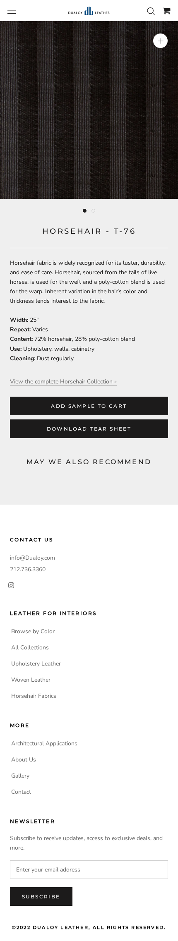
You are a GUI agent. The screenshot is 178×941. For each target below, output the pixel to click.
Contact (21, 792)
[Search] (151, 11)
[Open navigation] (11, 11)
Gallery (20, 776)
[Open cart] (167, 11)
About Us (23, 760)
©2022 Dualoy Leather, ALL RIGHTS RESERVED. (89, 927)
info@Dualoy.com (32, 558)
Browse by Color (33, 631)
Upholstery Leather (36, 664)
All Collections (30, 647)
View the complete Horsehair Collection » (63, 381)
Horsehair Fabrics (33, 696)
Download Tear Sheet (89, 429)
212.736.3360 (28, 569)
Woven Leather (31, 680)
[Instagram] (11, 584)
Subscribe (41, 896)
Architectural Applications (44, 743)
